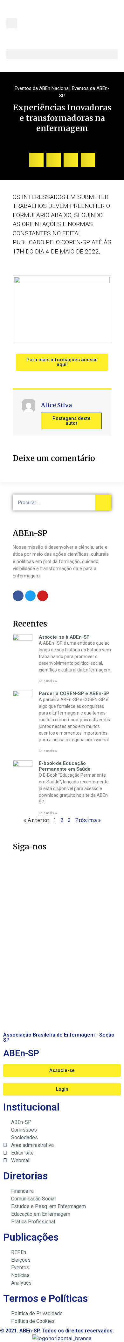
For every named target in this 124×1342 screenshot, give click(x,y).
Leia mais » (48, 681)
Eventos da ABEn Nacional (42, 88)
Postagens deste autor (71, 420)
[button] (11, 23)
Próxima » (87, 820)
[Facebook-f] (18, 595)
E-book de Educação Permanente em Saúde (65, 766)
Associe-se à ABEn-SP (64, 637)
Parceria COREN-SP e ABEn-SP (74, 693)
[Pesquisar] (103, 502)
